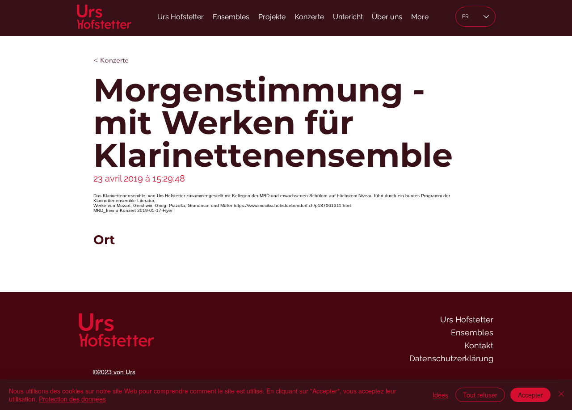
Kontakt (478, 345)
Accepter (530, 394)
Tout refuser (480, 394)
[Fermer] (561, 395)
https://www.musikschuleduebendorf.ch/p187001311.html (292, 205)
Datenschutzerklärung (451, 358)
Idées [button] (440, 394)
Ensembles (472, 332)
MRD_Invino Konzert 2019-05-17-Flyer (132, 210)
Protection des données (72, 398)
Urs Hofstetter (466, 319)
